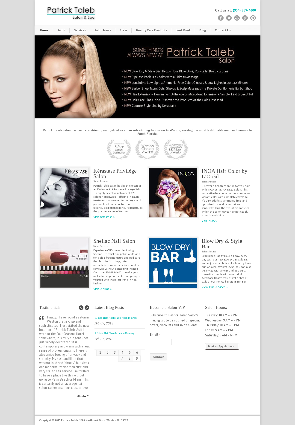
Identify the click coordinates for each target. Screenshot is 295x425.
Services (80, 30)
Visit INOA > (209, 221)
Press (123, 30)
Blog (202, 30)
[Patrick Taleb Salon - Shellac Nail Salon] (64, 263)
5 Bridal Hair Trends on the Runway (114, 333)
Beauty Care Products (151, 30)
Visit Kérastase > (104, 217)
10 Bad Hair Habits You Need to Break (115, 317)
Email (155, 334)
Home (44, 30)
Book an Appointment (222, 346)
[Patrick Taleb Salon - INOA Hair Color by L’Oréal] (173, 192)
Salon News (102, 30)
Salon (61, 30)
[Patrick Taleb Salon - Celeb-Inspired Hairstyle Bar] (173, 263)
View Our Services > (214, 287)
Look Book (183, 30)
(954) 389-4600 (244, 10)
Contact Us (223, 30)
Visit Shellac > (102, 289)
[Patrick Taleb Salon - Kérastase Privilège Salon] (64, 192)
